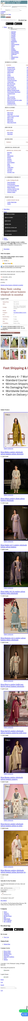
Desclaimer (6, 955)
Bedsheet (9, 142)
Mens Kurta (10, 112)
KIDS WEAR (10, 130)
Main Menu (6, 209)
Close (9, 14)
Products (6, 239)
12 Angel (13, 34)
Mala (8, 164)
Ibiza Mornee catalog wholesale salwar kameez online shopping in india (13, 872)
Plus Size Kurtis (11, 83)
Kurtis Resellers (11, 184)
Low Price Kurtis (11, 87)
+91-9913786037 (6, 1)
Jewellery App (10, 172)
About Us (6, 913)
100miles (13, 33)
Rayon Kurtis (10, 85)
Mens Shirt (10, 114)
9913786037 (4, 900)
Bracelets (9, 152)
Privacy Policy (7, 951)
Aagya (12, 43)
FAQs (5, 958)
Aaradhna (13, 50)
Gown (8, 74)
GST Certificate (8, 920)
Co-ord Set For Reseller (13, 185)
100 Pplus (13, 31)
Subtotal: (3, 16)
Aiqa (12, 60)
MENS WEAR (10, 110)
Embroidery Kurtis (11, 105)
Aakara (13, 45)
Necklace (9, 160)
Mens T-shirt (10, 117)
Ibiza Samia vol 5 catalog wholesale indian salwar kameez (14, 546)
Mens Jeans (10, 119)
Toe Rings (9, 169)
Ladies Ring (10, 167)
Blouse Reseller (11, 187)
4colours (13, 37)
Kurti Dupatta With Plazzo (13, 92)
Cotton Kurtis (10, 70)
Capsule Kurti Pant (12, 80)
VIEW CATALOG (8, 448)
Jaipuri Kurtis (10, 77)
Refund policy (7, 952)
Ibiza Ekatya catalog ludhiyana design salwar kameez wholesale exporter (12, 686)
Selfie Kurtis (10, 72)
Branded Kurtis (11, 101)
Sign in (13, 2)
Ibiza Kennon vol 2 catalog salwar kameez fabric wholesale (13, 639)
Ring (8, 154)
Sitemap (6, 959)
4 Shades (13, 36)
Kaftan (9, 75)
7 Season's (13, 40)
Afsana (13, 58)
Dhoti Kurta (10, 121)
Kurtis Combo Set (11, 88)
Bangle (9, 157)
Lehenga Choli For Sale (13, 189)
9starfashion (14, 41)
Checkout (8, 17)
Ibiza (15, 310)
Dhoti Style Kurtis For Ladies (14, 100)
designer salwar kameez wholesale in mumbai (12, 285)
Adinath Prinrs (14, 57)
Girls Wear (10, 134)
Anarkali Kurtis (11, 93)
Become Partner (8, 916)
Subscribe (3, 891)
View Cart (3, 17)
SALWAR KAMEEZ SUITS (20, 312)
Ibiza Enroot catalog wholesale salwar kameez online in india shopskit (12, 825)
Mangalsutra (10, 156)
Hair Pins (9, 170)
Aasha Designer (15, 53)
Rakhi (8, 165)
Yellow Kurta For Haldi (13, 116)
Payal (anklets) (11, 162)
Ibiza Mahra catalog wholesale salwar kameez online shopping (12, 453)
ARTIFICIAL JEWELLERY (14, 150)
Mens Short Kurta (11, 122)
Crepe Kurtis (10, 82)
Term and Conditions (9, 956)
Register (18, 2)
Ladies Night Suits (11, 202)
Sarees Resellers (11, 182)
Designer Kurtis (11, 69)
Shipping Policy (8, 954)
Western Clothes (11, 192)
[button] (14, 1019)
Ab (12, 55)
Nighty (9, 204)
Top (8, 95)
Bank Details (7, 919)
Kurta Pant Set (10, 78)
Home (5, 27)
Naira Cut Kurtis (11, 98)
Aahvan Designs (15, 44)
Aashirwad (13, 54)
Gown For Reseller (12, 190)
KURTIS (9, 65)
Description (6, 249)
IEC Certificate (7, 921)
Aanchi (13, 48)
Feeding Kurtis (11, 67)
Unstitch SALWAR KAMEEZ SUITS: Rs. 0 (13, 326)
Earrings (9, 159)
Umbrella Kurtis (11, 103)
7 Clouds (13, 38)
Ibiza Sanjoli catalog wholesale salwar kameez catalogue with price (13, 732)
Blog (5, 917)
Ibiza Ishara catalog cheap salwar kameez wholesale (13, 499)
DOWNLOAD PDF (7, 335)
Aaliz (12, 47)
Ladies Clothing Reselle (12, 180)
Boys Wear (10, 132)
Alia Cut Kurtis (11, 97)
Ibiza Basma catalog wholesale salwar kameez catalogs (12, 778)
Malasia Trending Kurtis (13, 90)
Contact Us (8, 2)
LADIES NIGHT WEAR (13, 200)
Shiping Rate (7, 944)
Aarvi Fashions (15, 51)
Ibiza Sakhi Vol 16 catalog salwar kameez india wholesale (13, 592)
